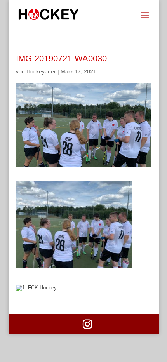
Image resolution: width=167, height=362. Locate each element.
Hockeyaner (41, 71)
